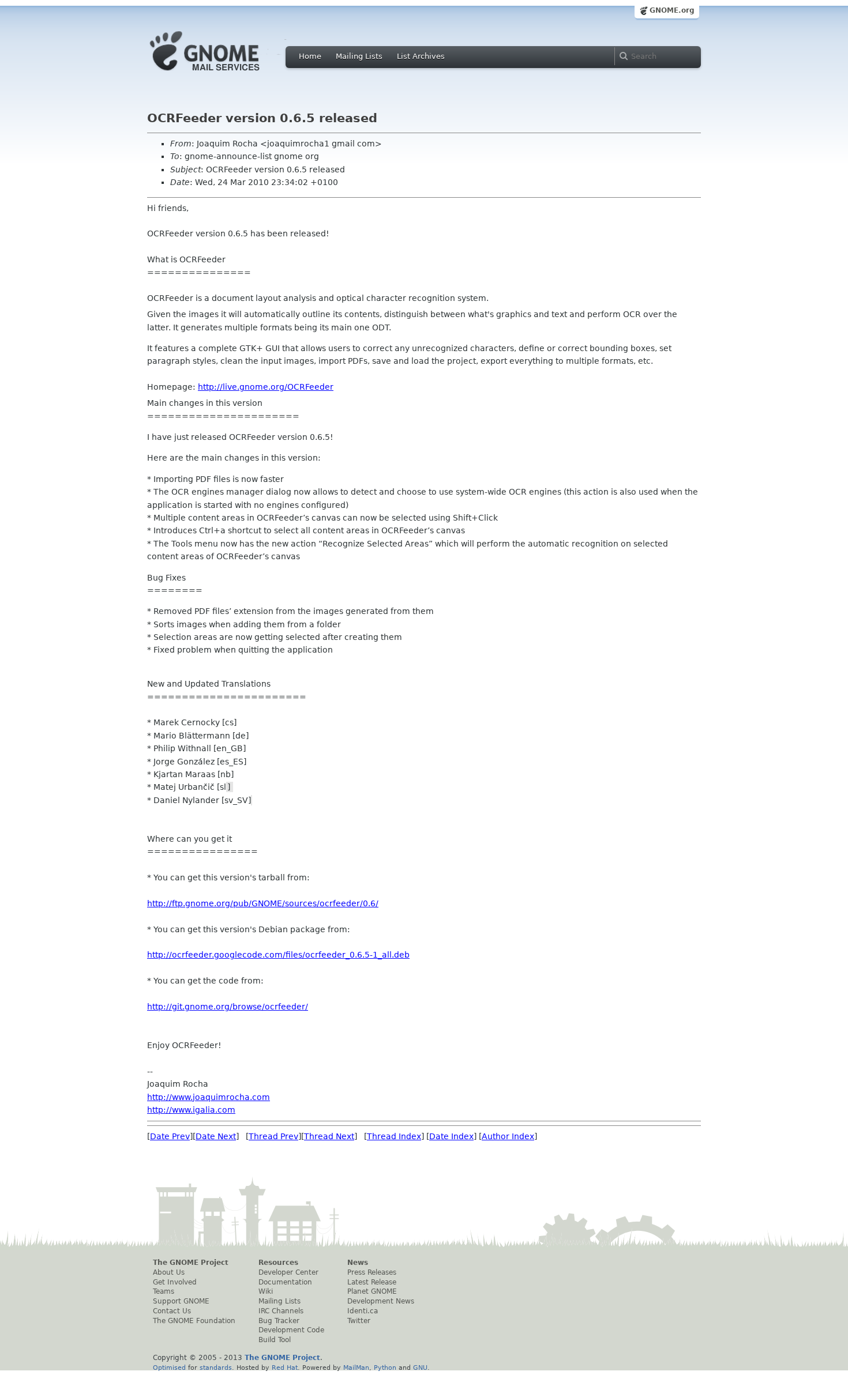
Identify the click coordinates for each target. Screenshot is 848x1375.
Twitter (358, 1321)
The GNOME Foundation (194, 1321)
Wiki (265, 1291)
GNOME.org (672, 10)
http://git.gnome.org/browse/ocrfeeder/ (227, 1006)
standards (216, 1367)
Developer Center (288, 1272)
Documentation (285, 1282)
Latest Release (371, 1282)
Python (385, 1367)
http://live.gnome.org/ (265, 386)
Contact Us (172, 1311)
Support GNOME (181, 1301)
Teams (163, 1291)
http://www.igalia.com (191, 1109)
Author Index (508, 1136)
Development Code (291, 1330)
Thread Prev (273, 1136)
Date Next (216, 1136)
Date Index (451, 1136)
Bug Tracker (278, 1321)
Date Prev (170, 1136)
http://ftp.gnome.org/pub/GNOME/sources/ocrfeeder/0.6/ (262, 903)
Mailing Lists (359, 56)
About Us (169, 1272)
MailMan (356, 1367)
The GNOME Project (190, 1263)
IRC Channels (280, 1311)
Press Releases (371, 1272)
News (357, 1263)
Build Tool (274, 1340)
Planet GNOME (372, 1291)
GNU (420, 1367)
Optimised (169, 1367)
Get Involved (175, 1282)
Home (310, 56)
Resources (278, 1263)
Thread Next (329, 1136)
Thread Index (394, 1136)
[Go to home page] (222, 73)
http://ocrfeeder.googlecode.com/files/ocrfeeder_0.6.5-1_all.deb (278, 954)
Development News (380, 1301)
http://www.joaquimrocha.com (208, 1097)
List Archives (421, 56)
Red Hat (285, 1367)
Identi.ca (362, 1311)
